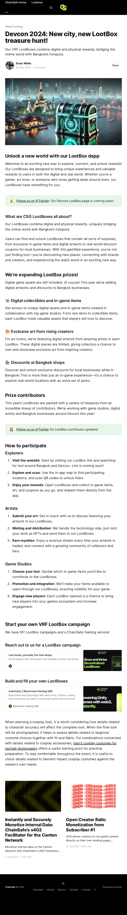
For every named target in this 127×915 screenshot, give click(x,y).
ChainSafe (10, 887)
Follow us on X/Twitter (32, 201)
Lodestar (37, 2)
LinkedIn (86, 889)
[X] (63, 883)
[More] (6, 12)
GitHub (50, 889)
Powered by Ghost (112, 887)
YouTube (73, 889)
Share (115, 65)
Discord (62, 889)
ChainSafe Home (15, 2)
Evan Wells (23, 63)
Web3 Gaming (14, 26)
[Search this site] (50, 7)
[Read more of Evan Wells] (9, 65)
